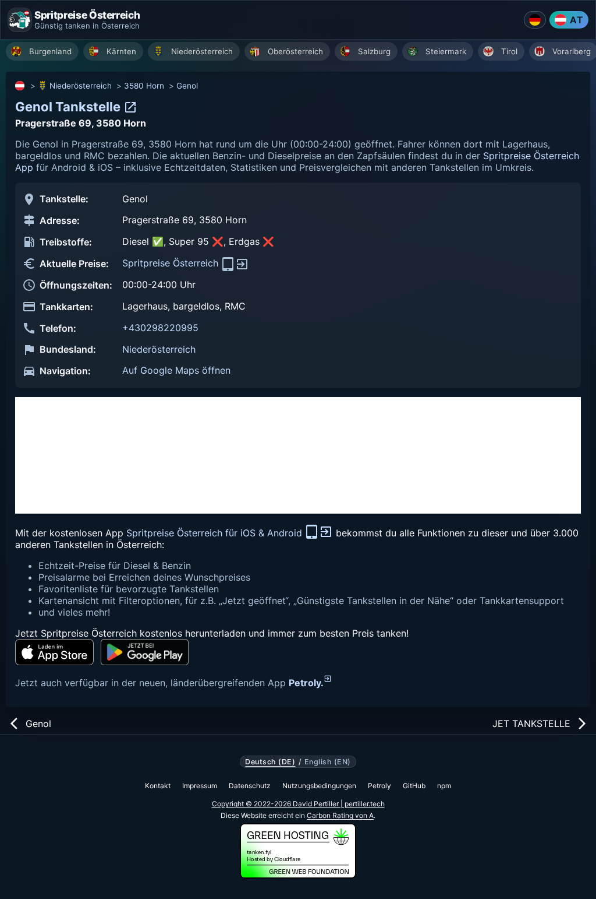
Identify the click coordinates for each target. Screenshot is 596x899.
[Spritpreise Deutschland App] (535, 20)
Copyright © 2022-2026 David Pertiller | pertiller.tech (298, 803)
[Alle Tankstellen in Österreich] (20, 85)
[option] (42, 51)
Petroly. (306, 683)
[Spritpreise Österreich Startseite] (20, 20)
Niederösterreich (80, 85)
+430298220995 (160, 327)
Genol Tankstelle (69, 106)
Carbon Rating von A (340, 815)
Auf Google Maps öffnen (176, 370)
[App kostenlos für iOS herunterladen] (54, 652)
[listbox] (301, 53)
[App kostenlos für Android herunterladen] (145, 652)
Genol (187, 85)
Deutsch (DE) (270, 761)
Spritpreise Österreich (171, 263)
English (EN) (327, 761)
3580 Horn (144, 85)
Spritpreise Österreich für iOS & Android (215, 533)
